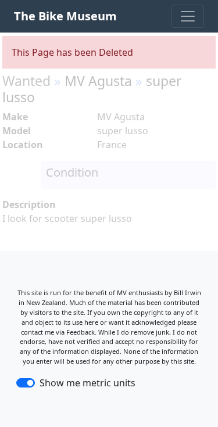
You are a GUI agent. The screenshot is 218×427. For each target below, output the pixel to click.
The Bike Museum (65, 16)
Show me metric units (87, 382)
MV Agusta (98, 80)
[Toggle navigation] (187, 16)
